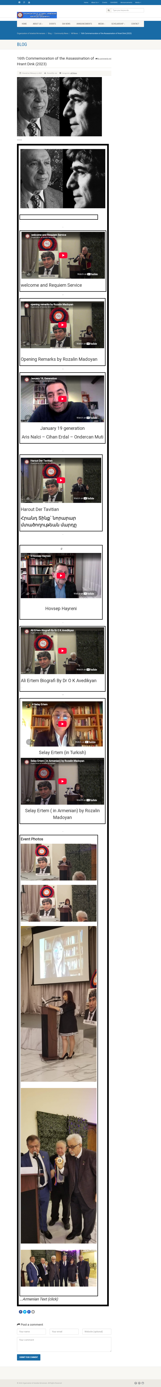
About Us (94, 2)
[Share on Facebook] (20, 1312)
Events (104, 2)
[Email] (33, 1312)
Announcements (126, 2)
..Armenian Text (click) (39, 1299)
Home (86, 2)
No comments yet (104, 59)
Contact (135, 24)
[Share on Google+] (29, 1312)
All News (73, 73)
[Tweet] (25, 1312)
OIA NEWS (113, 2)
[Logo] (37, 15)
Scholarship (117, 24)
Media (137, 2)
